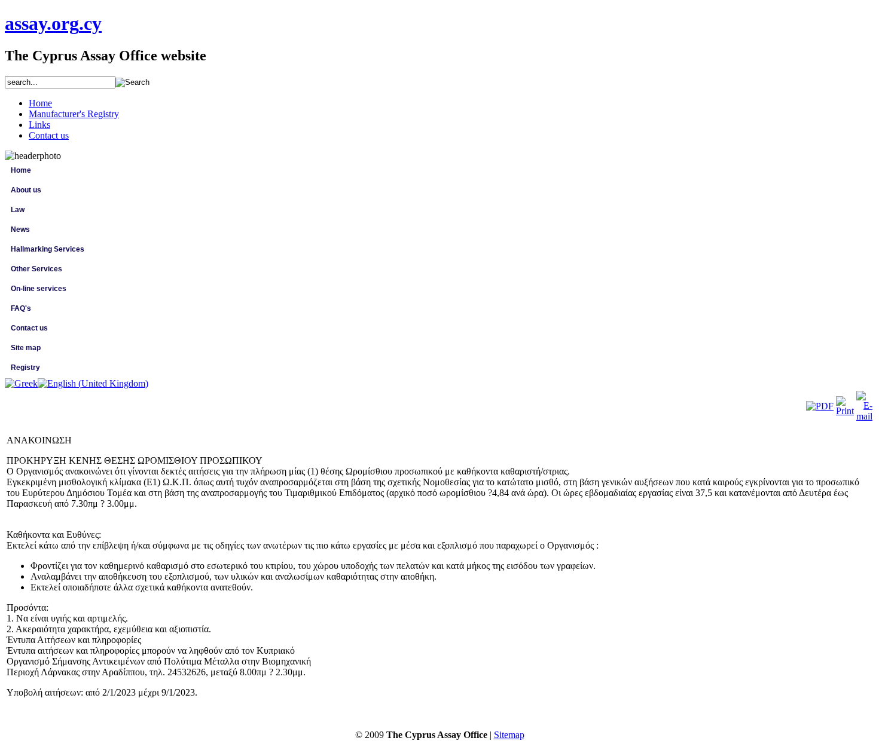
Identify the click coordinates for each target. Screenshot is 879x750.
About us (26, 190)
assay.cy (53, 23)
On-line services (38, 288)
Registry (25, 367)
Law (18, 210)
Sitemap (509, 735)
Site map (26, 348)
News (20, 229)
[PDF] (820, 406)
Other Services (36, 269)
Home (21, 170)
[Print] (845, 411)
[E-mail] (864, 416)
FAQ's (21, 308)
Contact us (29, 328)
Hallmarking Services (47, 249)
